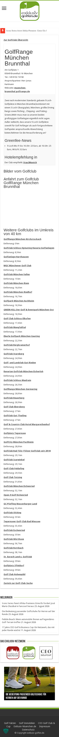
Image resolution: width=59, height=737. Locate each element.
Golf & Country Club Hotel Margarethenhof (27, 424)
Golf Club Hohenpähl (14, 574)
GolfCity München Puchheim (19, 442)
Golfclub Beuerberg (14, 398)
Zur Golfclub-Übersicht (16, 40)
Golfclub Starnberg (14, 354)
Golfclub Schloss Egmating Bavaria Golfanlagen (29, 248)
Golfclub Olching (12, 512)
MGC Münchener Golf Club (17, 265)
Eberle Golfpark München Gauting (22, 336)
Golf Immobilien (27, 723)
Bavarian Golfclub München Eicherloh (23, 371)
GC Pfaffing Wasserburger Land (20, 504)
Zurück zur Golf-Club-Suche (18, 583)
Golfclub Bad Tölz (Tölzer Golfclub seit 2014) (27, 451)
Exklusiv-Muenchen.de (25, 726)
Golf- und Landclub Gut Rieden (20, 362)
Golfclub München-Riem (16, 283)
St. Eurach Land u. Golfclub (18, 556)
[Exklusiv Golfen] (29, 10)
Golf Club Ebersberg (14, 407)
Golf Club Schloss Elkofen (17, 318)
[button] (6, 731)
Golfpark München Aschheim (19, 301)
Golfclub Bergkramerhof (17, 345)
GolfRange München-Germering (20, 389)
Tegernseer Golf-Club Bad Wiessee (22, 521)
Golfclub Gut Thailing (15, 415)
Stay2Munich (30, 162)
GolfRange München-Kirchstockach (22, 239)
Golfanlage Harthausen (16, 257)
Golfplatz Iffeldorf (14, 565)
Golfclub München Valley (17, 274)
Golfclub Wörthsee (14, 539)
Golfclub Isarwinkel (14, 459)
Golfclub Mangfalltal (15, 327)
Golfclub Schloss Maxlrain (17, 380)
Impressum (44, 726)
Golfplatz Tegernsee (15, 433)
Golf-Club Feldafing (14, 468)
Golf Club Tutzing (13, 477)
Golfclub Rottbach (13, 548)
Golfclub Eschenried (14, 530)
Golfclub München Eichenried (19, 486)
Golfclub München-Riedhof (18, 292)
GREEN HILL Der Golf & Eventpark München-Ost (29, 309)
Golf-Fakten (10, 723)
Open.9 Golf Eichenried (16, 495)
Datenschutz (28, 729)
